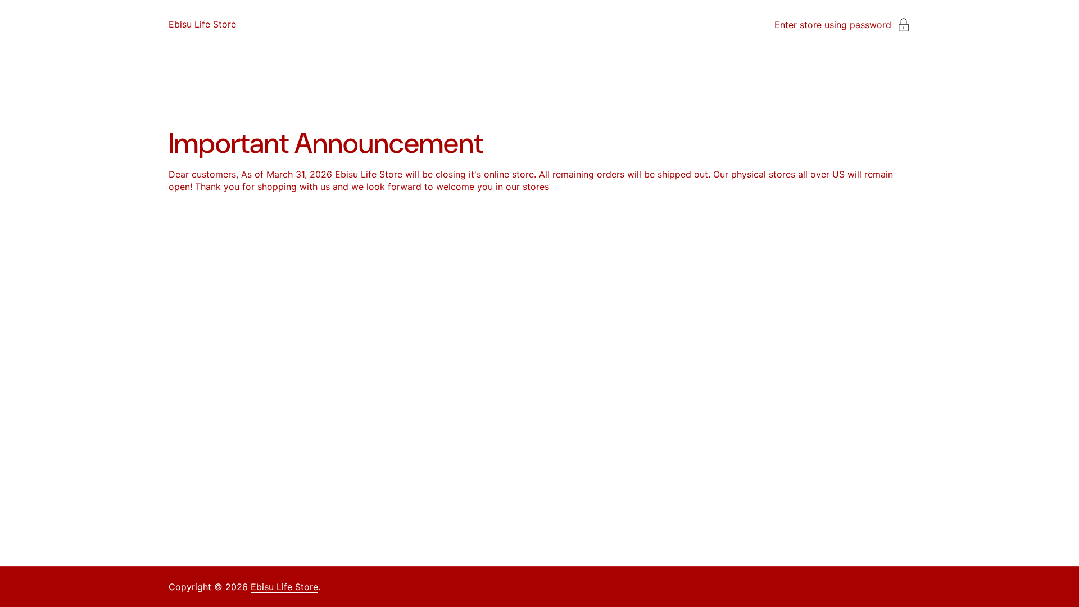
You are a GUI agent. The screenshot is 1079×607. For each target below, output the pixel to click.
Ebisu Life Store (202, 24)
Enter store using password (832, 24)
